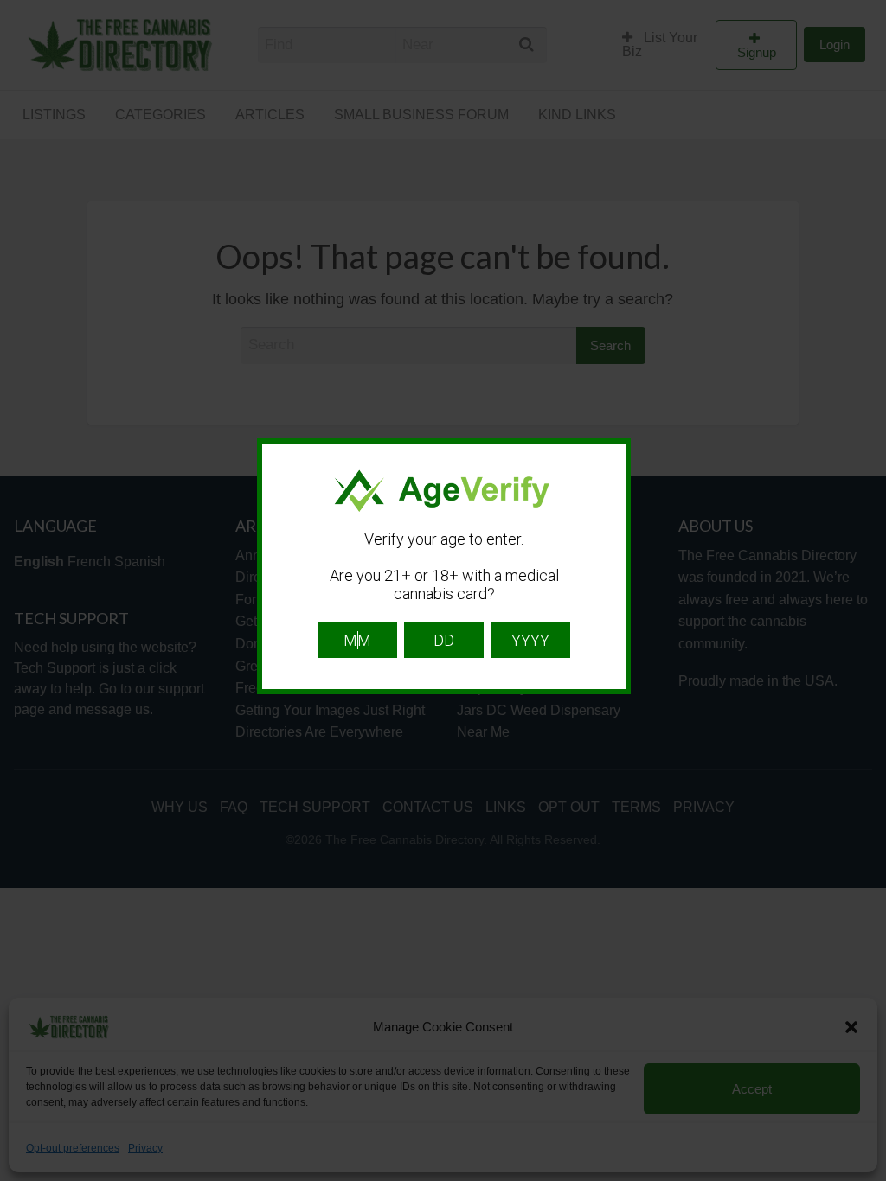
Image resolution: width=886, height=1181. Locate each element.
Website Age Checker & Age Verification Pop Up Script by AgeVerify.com (864, 1176)
